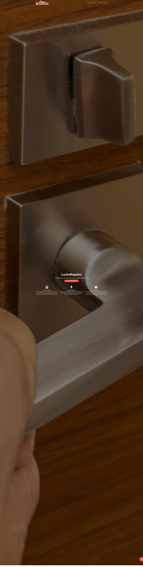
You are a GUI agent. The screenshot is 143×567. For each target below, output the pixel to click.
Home (88, 2)
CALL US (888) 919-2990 (72, 280)
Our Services (93, 2)
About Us (105, 2)
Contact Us (100, 2)
